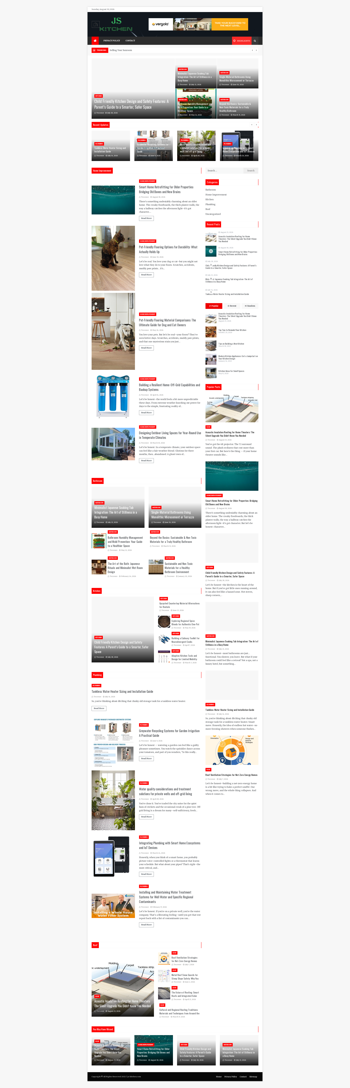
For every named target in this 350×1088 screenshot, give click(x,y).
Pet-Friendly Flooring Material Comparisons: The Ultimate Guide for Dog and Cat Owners (167, 322)
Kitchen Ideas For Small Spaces (231, 370)
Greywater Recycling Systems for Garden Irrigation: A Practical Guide (152, 148)
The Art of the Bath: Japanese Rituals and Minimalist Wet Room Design (125, 568)
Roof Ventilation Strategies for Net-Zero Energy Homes (184, 959)
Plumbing (99, 144)
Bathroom (183, 69)
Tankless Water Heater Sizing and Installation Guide (110, 149)
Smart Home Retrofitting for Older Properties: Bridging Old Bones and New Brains (166, 189)
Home (219, 1077)
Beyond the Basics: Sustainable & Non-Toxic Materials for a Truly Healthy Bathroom (235, 107)
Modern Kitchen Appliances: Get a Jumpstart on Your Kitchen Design (238, 357)
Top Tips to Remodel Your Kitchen (232, 329)
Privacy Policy (111, 40)
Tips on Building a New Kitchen (231, 343)
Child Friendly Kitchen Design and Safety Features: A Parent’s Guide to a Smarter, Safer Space (131, 104)
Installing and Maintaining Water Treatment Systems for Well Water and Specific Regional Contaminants (166, 897)
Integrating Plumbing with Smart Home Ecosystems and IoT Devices (239, 149)
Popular (214, 306)
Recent (233, 306)
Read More (146, 218)
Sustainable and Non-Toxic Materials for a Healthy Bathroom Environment (179, 568)
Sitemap (253, 1077)
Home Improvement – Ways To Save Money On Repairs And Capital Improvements (153, 50)
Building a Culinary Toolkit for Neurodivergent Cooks (186, 639)
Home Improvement (147, 181)
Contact (130, 40)
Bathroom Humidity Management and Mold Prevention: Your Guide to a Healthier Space (195, 107)
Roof (97, 996)
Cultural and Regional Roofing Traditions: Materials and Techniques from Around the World (179, 1013)
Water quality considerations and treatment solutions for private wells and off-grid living (195, 148)
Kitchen (98, 96)
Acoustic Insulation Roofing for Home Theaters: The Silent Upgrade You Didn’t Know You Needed (122, 1003)
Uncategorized (213, 214)
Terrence (100, 113)
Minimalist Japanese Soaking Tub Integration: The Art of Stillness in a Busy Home (195, 77)
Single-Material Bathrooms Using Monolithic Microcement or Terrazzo (236, 78)
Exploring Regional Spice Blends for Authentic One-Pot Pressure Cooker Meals (185, 624)
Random (251, 306)
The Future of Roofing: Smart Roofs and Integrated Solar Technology (185, 996)
